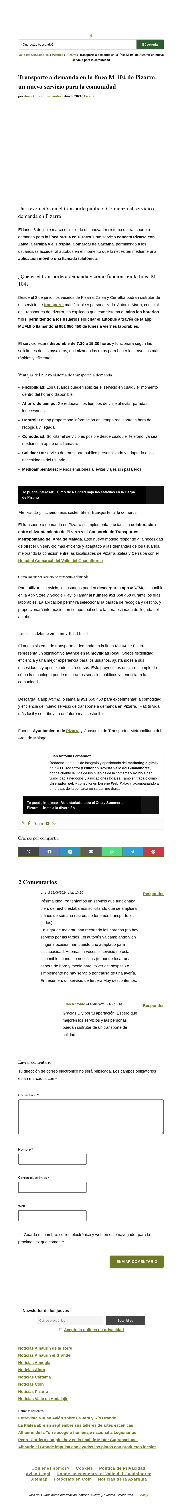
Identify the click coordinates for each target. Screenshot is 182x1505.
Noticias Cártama (34, 1377)
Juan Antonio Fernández (42, 96)
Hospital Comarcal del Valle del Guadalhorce (60, 561)
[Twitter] (35, 823)
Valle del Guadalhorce (33, 54)
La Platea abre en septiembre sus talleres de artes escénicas (75, 1425)
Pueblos (57, 54)
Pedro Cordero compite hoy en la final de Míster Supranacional (78, 1440)
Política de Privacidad (122, 1468)
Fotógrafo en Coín (73, 1479)
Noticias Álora (31, 1370)
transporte (54, 305)
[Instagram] (23, 823)
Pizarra (71, 54)
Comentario (28, 1095)
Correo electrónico (33, 1177)
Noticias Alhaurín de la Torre (45, 1348)
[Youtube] (47, 823)
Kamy (144, 1495)
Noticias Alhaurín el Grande (44, 1355)
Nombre (25, 1149)
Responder (153, 894)
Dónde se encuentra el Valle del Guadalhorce (104, 1474)
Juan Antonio (74, 1004)
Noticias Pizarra (33, 1391)
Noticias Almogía (34, 1362)
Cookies (84, 1468)
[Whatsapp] (54, 823)
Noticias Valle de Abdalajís (43, 1398)
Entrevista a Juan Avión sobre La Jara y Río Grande (67, 1418)
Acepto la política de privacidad (94, 1330)
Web (21, 1206)
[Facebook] (29, 823)
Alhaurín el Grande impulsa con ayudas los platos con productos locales (87, 1447)
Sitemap (38, 1479)
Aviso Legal (38, 1474)
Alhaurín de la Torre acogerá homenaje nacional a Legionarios (77, 1432)
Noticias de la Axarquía (122, 1479)
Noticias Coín (31, 1384)
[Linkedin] (41, 823)
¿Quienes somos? (51, 1468)
